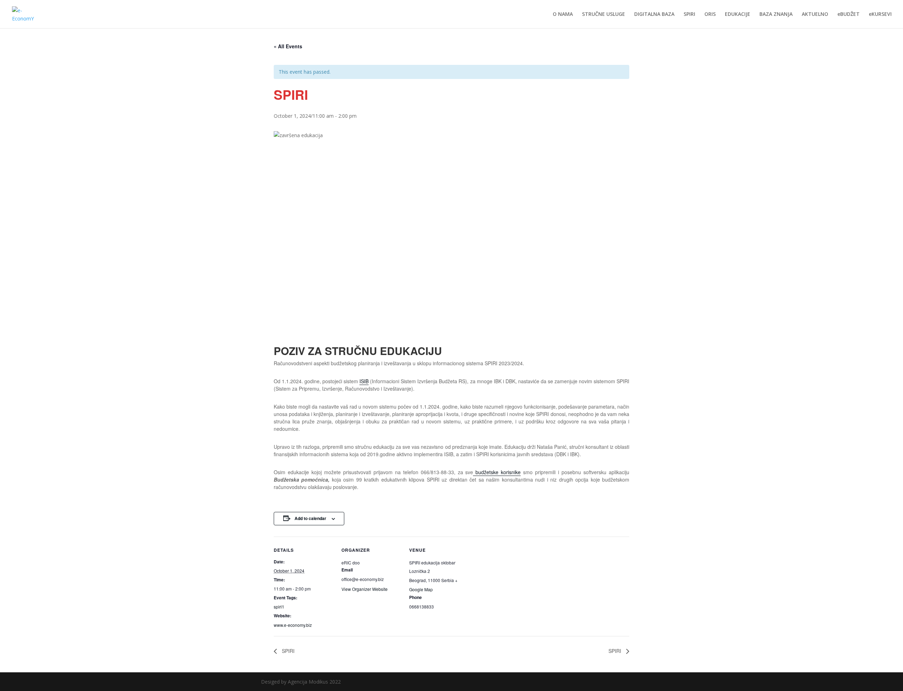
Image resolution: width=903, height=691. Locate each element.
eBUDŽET (848, 14)
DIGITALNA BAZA (654, 14)
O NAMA (563, 14)
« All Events (288, 46)
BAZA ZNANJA (776, 14)
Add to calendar (310, 518)
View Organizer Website (364, 589)
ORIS (710, 14)
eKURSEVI (880, 14)
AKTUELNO (815, 14)
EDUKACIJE (737, 14)
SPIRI (689, 14)
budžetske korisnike (497, 472)
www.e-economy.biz (293, 625)
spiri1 (279, 607)
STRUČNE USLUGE (603, 14)
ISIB (364, 381)
